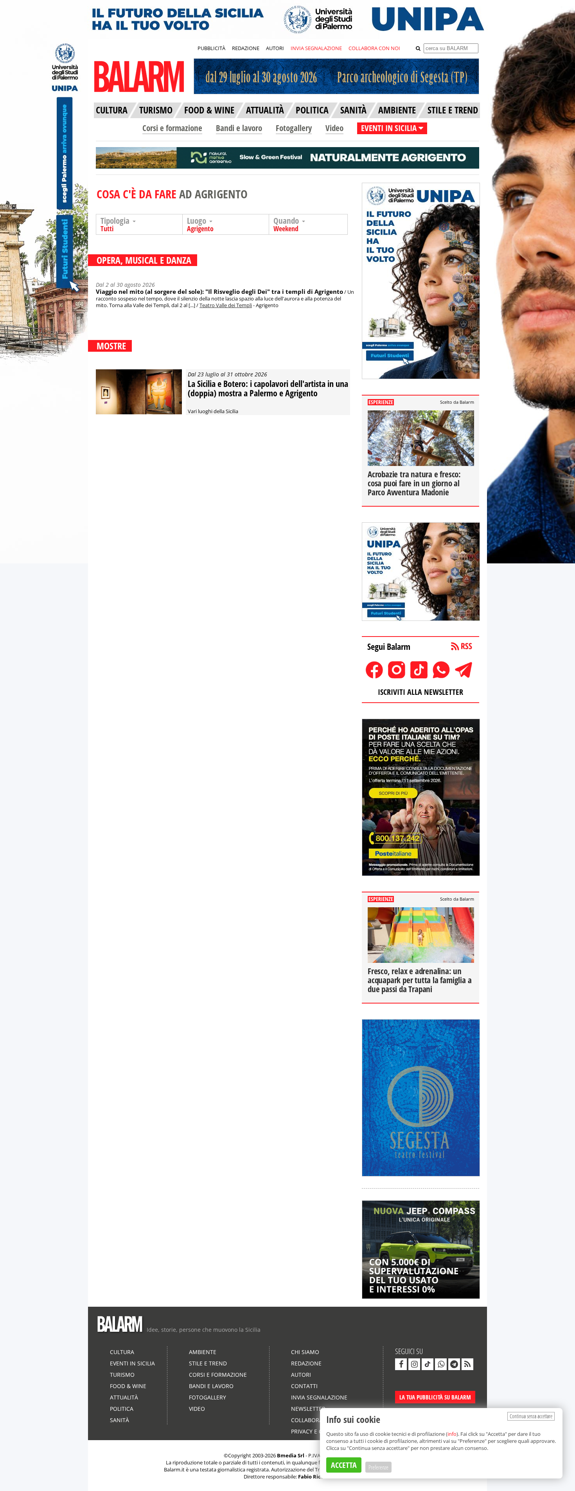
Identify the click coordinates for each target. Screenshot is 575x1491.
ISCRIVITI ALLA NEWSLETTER (420, 692)
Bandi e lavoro (239, 127)
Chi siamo (305, 1352)
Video (334, 127)
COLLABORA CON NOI (374, 48)
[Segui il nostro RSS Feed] (467, 1364)
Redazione (306, 1363)
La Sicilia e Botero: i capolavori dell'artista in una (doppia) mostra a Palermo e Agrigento (268, 388)
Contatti (304, 1386)
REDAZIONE (245, 48)
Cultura (122, 1352)
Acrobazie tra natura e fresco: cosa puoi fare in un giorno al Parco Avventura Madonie (414, 483)
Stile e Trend (208, 1363)
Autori (301, 1374)
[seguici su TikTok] (427, 1364)
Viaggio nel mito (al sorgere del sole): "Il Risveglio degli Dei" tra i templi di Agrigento (219, 291)
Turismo (122, 1374)
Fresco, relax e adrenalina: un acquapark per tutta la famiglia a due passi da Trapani (419, 980)
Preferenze (378, 1467)
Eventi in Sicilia (132, 1363)
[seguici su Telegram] (454, 1364)
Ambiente (202, 1352)
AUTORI (275, 48)
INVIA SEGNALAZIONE (316, 48)
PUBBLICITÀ (211, 48)
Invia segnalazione (319, 1397)
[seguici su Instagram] (414, 1364)
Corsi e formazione (172, 127)
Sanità (119, 1420)
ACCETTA (344, 1465)
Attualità (124, 1397)
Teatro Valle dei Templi (225, 305)
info (451, 1433)
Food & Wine (128, 1386)
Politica (121, 1408)
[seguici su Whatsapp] (441, 1364)
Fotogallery (294, 127)
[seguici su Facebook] (401, 1364)
